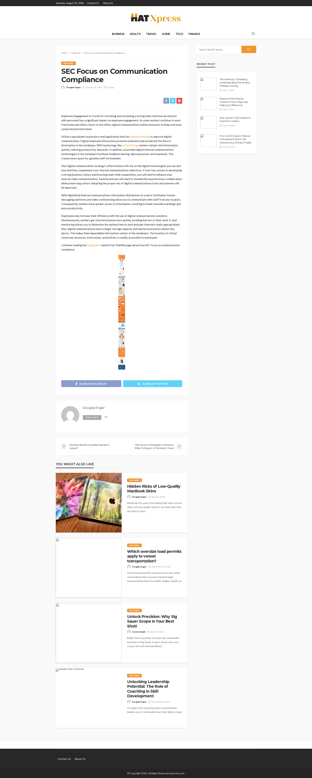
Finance (194, 33)
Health (135, 33)
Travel (151, 33)
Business (118, 33)
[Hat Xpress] (156, 17)
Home (166, 33)
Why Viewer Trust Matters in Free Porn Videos (235, 119)
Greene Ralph (139, 631)
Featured (68, 63)
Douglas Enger (73, 87)
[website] (106, 417)
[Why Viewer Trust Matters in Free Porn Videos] (208, 122)
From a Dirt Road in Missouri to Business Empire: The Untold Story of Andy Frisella (235, 139)
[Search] (253, 34)
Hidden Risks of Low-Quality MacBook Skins (153, 488)
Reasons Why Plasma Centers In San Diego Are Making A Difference (234, 102)
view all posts (92, 417)
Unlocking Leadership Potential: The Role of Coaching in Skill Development (148, 688)
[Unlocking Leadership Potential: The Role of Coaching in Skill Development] (70, 670)
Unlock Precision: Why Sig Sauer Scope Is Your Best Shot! (152, 621)
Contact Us (93, 3)
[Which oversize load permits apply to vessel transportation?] (89, 568)
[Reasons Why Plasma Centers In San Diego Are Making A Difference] (208, 103)
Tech (179, 33)
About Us (108, 3)
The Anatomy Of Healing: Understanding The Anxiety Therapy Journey (235, 82)
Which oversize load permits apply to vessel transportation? (154, 556)
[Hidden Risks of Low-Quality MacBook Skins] (89, 503)
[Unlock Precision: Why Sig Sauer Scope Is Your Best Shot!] (89, 633)
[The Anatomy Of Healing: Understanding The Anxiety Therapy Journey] (208, 84)
